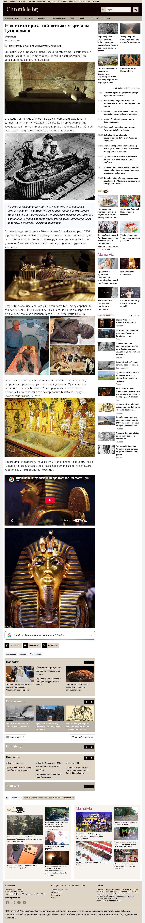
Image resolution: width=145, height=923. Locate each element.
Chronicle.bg (10, 37)
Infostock (72, 2)
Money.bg (41, 2)
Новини (54, 898)
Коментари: (17, 737)
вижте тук (112, 898)
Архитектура (59, 18)
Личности (42, 18)
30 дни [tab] (137, 315)
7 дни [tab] (131, 315)
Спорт (107, 18)
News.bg (32, 2)
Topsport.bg (51, 2)
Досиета (29, 18)
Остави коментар (84, 737)
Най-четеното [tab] (133, 88)
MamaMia (22, 2)
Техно (82, 18)
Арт (72, 18)
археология (11, 654)
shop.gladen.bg (84, 2)
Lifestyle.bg (62, 2)
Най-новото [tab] (119, 88)
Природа (94, 18)
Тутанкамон (35, 654)
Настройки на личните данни (109, 901)
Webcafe (13, 2)
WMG (6, 2)
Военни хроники (12, 18)
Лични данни (56, 892)
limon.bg (95, 2)
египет (23, 654)
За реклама (55, 895)
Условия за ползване (59, 889)
